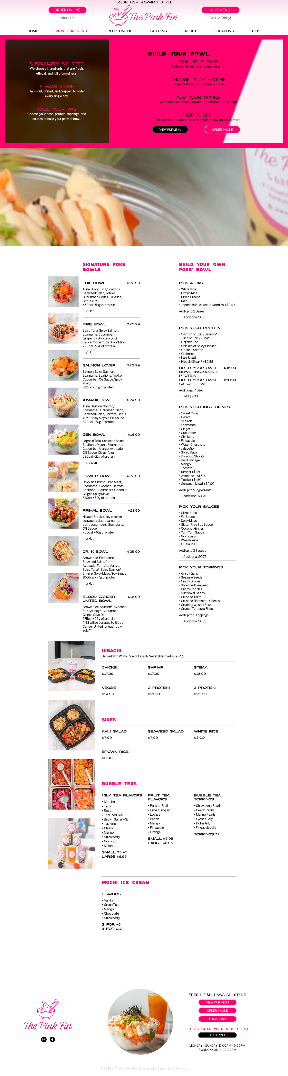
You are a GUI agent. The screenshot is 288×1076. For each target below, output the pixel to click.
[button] (67, 10)
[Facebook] (52, 1039)
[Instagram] (44, 1039)
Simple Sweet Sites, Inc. (173, 1068)
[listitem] (192, 317)
